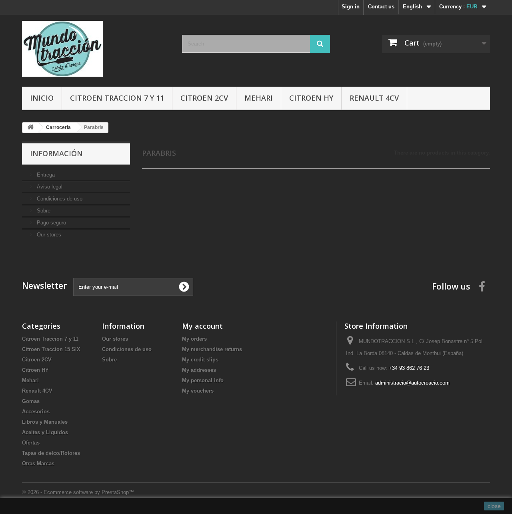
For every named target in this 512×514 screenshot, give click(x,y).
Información (56, 153)
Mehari (258, 98)
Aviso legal (48, 187)
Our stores (48, 235)
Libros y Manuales (45, 422)
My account (202, 326)
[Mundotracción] (96, 49)
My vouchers (198, 391)
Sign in (351, 7)
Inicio (42, 98)
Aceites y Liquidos (45, 432)
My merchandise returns (212, 349)
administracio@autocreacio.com (412, 383)
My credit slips (200, 360)
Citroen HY (311, 98)
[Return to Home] (30, 128)
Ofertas (31, 443)
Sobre (42, 211)
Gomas (31, 401)
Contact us (381, 7)
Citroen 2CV (204, 98)
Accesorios (36, 412)
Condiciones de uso (58, 199)
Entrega (45, 175)
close (494, 506)
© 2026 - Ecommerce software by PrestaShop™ (78, 492)
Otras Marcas (38, 463)
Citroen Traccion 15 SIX (51, 349)
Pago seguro (50, 223)
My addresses (199, 370)
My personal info (203, 380)
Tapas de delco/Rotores (51, 453)
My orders (194, 339)
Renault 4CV (374, 98)
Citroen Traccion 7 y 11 (117, 98)
